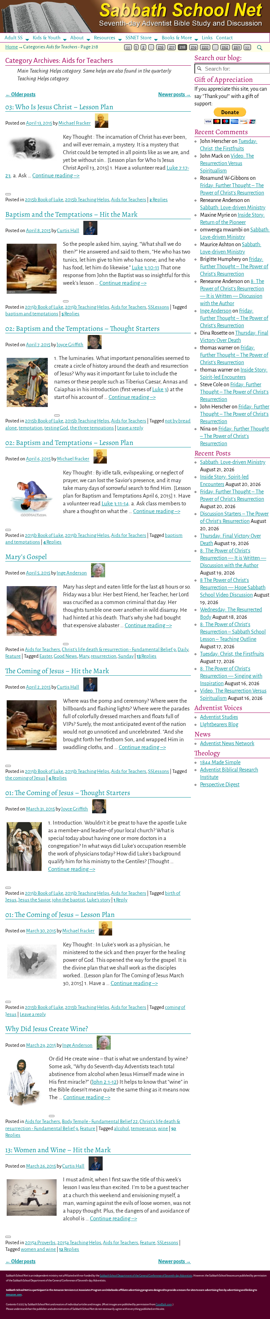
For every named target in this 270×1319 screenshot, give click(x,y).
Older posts (20, 94)
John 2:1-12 (104, 1082)
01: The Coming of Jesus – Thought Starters (67, 793)
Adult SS (13, 37)
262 (225, 47)
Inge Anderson (215, 311)
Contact (224, 37)
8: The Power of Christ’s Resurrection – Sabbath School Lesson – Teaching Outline (233, 632)
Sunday (126, 656)
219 (194, 47)
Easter (45, 656)
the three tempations (92, 428)
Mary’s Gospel (26, 557)
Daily (183, 649)
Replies (158, 199)
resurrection (103, 656)
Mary (84, 656)
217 (171, 47)
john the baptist (68, 900)
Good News (65, 656)
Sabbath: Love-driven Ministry (232, 207)
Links (209, 37)
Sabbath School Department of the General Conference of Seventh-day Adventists (146, 1275)
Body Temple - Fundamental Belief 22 (100, 1121)
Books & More (177, 37)
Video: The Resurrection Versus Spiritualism (227, 163)
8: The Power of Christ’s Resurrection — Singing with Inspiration (231, 676)
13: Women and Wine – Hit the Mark (58, 1150)
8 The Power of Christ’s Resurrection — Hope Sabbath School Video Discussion (232, 587)
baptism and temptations (31, 313)
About (77, 37)
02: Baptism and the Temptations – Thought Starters (82, 328)
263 (237, 47)
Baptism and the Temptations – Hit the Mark (71, 214)
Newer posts (174, 94)
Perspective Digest (219, 784)
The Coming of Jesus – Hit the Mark (57, 671)
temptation (31, 428)
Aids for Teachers (128, 199)
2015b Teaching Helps (87, 199)
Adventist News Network (227, 743)
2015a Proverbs (40, 1242)
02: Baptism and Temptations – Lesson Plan (69, 442)
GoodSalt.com (164, 1304)
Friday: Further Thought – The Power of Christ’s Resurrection (234, 266)
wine (163, 1128)
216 (160, 47)
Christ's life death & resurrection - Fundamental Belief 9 (119, 649)
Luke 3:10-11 (145, 267)
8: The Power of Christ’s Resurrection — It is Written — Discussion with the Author (233, 558)
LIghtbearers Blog (219, 724)
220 (205, 47)
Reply (120, 900)
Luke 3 (159, 389)
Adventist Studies (219, 717)
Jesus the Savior (34, 900)
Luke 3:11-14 (115, 503)
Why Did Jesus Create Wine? (46, 1028)
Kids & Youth (46, 37)
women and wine (38, 1249)
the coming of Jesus (25, 778)
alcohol (121, 1128)
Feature (13, 656)
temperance (143, 1128)
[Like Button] (8, 194)
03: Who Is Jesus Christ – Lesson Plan (59, 107)
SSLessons (158, 307)
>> (247, 47)
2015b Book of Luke (44, 199)
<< (128, 47)
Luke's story (98, 900)
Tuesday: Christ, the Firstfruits (232, 654)
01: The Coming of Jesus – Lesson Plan (60, 914)
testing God (56, 428)
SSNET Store (139, 37)
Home (11, 47)
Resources (104, 37)
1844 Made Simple (220, 762)
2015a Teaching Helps (79, 1242)
